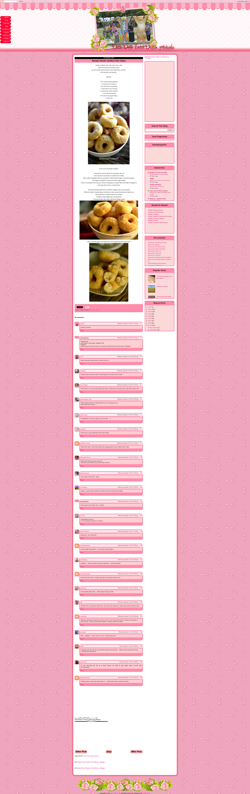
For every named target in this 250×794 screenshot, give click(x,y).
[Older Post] (136, 753)
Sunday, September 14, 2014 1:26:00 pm (128, 662)
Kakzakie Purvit (85, 457)
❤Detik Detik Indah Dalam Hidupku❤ (86, 7)
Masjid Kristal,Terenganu (156, 212)
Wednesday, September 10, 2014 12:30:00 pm (127, 415)
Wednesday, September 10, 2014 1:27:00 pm (128, 473)
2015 (149, 323)
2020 (149, 311)
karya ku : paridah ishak (158, 198)
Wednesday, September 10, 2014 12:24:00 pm (127, 399)
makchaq (83, 616)
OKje (82, 646)
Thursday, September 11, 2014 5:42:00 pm (128, 632)
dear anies (83, 415)
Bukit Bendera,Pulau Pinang (157, 263)
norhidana (83, 559)
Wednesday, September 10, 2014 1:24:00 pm (128, 457)
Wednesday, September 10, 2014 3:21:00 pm (128, 531)
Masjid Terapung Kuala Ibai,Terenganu (160, 216)
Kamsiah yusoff (94, 310)
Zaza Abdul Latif (85, 399)
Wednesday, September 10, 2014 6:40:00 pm (128, 616)
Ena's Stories (84, 531)
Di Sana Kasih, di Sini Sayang (159, 174)
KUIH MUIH (7, 29)
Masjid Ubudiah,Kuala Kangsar (158, 222)
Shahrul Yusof (85, 443)
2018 (149, 316)
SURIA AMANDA (155, 184)
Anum (82, 323)
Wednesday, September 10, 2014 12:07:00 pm (127, 370)
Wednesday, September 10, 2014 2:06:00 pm (128, 501)
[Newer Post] (81, 753)
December (153, 327)
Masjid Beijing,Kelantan (155, 210)
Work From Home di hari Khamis (160, 180)
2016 (149, 321)
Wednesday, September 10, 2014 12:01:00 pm (127, 337)
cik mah (83, 632)
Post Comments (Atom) (91, 756)
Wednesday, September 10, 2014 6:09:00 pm (128, 602)
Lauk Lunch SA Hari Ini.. (157, 186)
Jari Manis (83, 487)
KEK (6, 26)
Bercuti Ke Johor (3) (154, 253)
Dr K (81, 356)
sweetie (83, 429)
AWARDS (7, 41)
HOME (6, 17)
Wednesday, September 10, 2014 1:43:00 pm (128, 487)
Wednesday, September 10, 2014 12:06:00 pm (127, 356)
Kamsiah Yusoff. (116, 793)
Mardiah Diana (85, 677)
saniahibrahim (85, 545)
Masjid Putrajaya (153, 214)
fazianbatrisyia (85, 574)
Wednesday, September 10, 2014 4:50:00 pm (128, 573)
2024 (149, 307)
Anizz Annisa (84, 473)
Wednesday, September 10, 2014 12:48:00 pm (127, 429)
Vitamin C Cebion (162, 286)
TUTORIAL (6, 38)
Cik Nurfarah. (146, 793)
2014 (149, 325)
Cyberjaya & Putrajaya (155, 265)
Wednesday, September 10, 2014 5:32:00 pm (128, 588)
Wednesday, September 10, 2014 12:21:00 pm (127, 385)
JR (81, 602)
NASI (6, 20)
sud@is (83, 371)
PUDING (6, 32)
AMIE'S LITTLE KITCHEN (158, 172)
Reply (82, 330)
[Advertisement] (89, 736)
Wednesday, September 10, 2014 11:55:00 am (127, 323)
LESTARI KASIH (155, 200)
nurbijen (83, 588)
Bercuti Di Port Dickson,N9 (156, 247)
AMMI (152, 178)
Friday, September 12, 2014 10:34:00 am (128, 646)
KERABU (7, 23)
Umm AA (83, 662)
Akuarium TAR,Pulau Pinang (157, 242)
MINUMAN (6, 35)
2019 (149, 314)
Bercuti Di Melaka (153, 245)
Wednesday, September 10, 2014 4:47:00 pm (128, 559)
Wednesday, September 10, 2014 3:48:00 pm (128, 545)
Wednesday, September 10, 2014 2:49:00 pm (128, 515)
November (153, 330)
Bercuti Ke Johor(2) (154, 255)
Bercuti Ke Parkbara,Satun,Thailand (159, 257)
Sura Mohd (84, 385)
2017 (149, 318)
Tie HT (82, 515)
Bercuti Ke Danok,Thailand (156, 249)
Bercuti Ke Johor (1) (154, 251)
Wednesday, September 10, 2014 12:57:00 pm (127, 443)
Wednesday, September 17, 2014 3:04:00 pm (128, 677)
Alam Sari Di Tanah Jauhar (159, 191)
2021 (149, 309)
